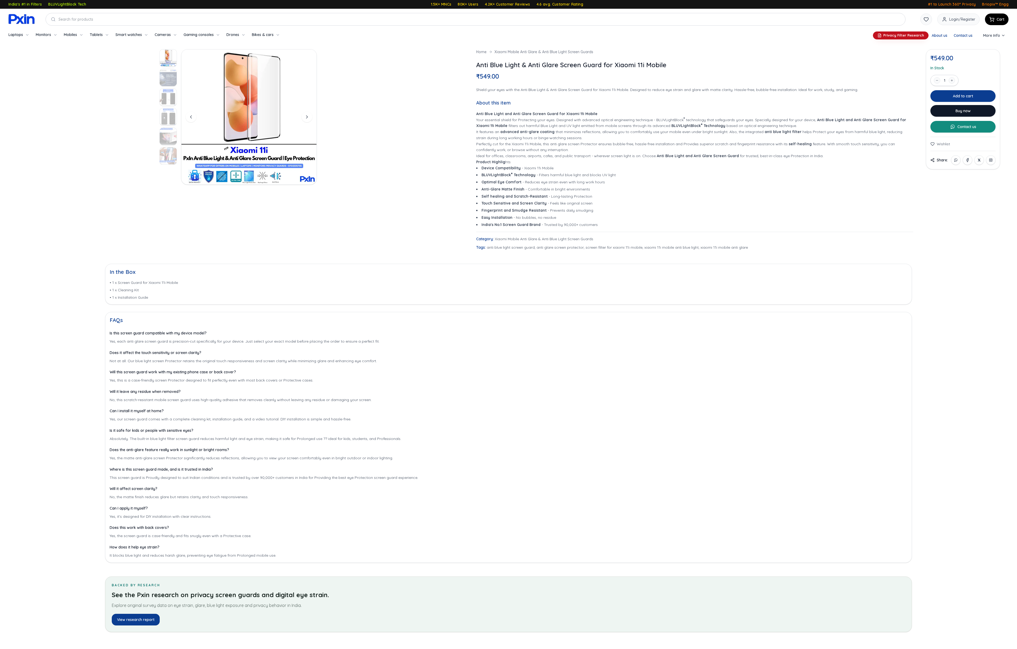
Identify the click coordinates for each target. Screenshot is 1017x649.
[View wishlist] (926, 19)
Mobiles (70, 34)
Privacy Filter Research (903, 35)
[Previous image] (191, 117)
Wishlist (943, 144)
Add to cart (963, 96)
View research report (135, 619)
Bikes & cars (263, 34)
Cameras (163, 34)
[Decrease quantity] (937, 80)
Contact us (963, 35)
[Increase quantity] (952, 80)
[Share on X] (979, 160)
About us (939, 35)
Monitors (43, 34)
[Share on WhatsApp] (956, 160)
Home (481, 51)
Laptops (15, 34)
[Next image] (307, 117)
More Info (991, 35)
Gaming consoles (199, 34)
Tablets (96, 34)
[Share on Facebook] (967, 160)
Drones (232, 34)
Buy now (963, 110)
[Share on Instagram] (991, 160)
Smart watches (128, 34)
